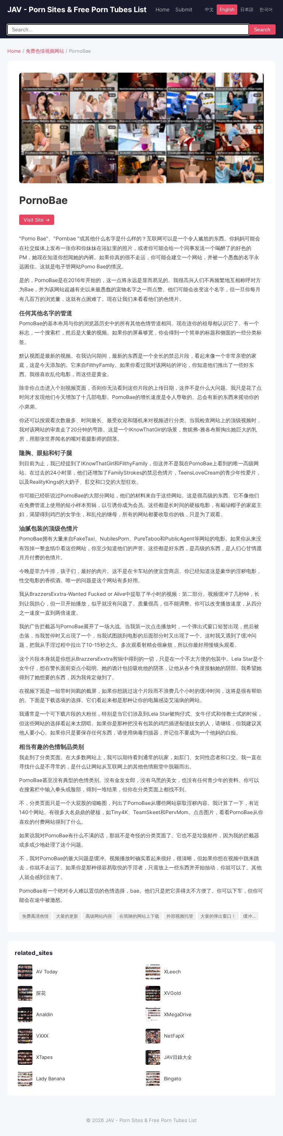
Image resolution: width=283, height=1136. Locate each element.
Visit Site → (37, 220)
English (227, 9)
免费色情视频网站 (45, 51)
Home (163, 9)
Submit (183, 9)
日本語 (247, 9)
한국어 (266, 9)
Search (262, 29)
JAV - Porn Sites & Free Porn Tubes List (77, 9)
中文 (209, 9)
